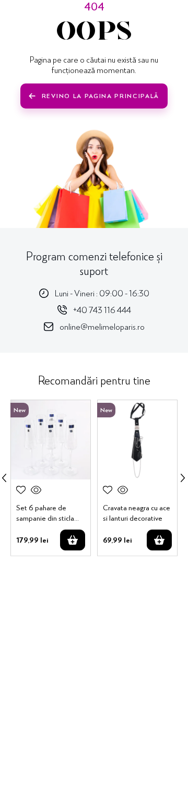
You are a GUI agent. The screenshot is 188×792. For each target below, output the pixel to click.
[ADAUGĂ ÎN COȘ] (72, 540)
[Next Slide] (183, 478)
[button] (36, 490)
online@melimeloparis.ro (102, 326)
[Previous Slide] (4, 478)
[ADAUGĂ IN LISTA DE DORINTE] (21, 490)
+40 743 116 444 (102, 310)
